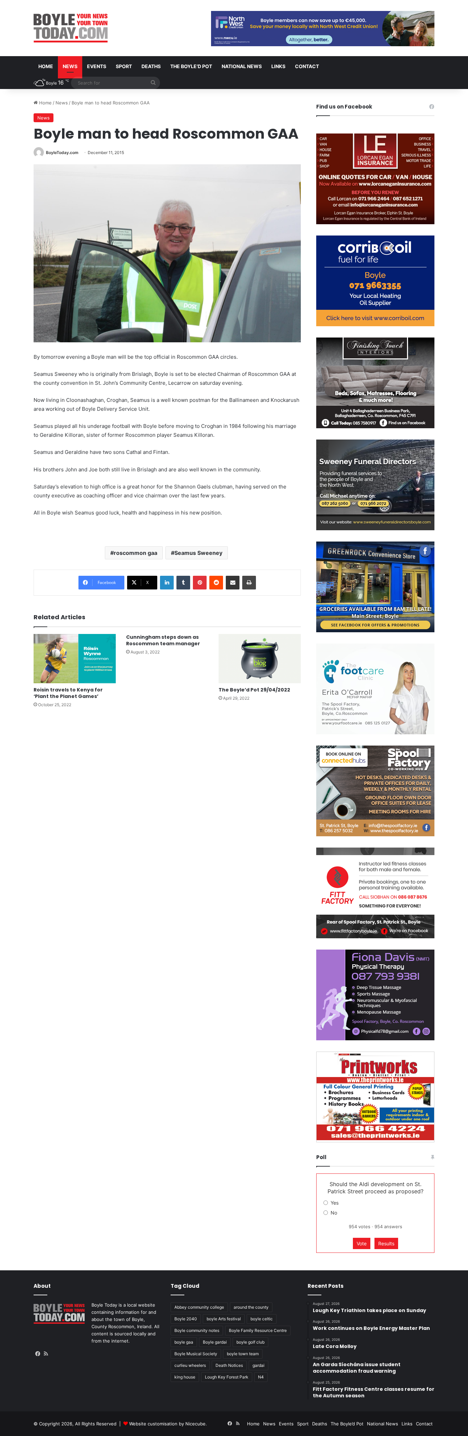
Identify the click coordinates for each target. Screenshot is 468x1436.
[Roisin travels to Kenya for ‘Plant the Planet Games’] (75, 658)
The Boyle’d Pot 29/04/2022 (254, 689)
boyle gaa (183, 1342)
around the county (251, 1307)
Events (96, 66)
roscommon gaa (135, 552)
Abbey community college (199, 1307)
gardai (258, 1365)
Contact (307, 66)
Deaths (151, 66)
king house (184, 1377)
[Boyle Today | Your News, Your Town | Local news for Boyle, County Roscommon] (71, 28)
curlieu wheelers (190, 1365)
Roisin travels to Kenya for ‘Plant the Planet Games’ (68, 693)
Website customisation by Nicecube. (168, 1423)
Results (386, 1243)
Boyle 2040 (185, 1318)
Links (278, 66)
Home (45, 66)
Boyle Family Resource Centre (258, 1330)
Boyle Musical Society (195, 1353)
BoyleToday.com (62, 152)
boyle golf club (250, 1342)
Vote (362, 1243)
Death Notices (229, 1365)
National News (242, 66)
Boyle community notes (196, 1330)
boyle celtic (261, 1318)
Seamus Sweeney (198, 552)
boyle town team (243, 1353)
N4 (261, 1377)
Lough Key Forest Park (226, 1377)
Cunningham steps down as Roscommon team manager (163, 640)
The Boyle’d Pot (191, 66)
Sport (124, 66)
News (70, 66)
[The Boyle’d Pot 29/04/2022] (260, 658)
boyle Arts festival (224, 1318)
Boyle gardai (215, 1342)
